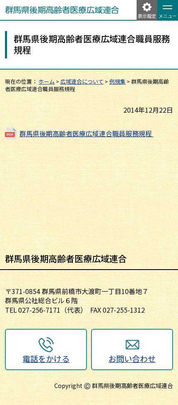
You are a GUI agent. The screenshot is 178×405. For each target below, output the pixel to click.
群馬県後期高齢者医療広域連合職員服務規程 (86, 133)
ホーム (46, 81)
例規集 (117, 81)
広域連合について (81, 81)
